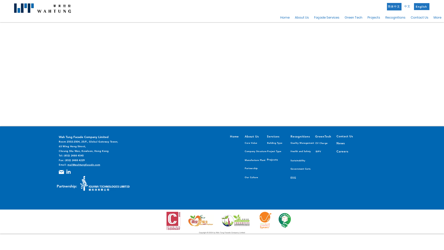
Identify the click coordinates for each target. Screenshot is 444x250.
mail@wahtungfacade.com (83, 164)
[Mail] (61, 172)
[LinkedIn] (68, 172)
